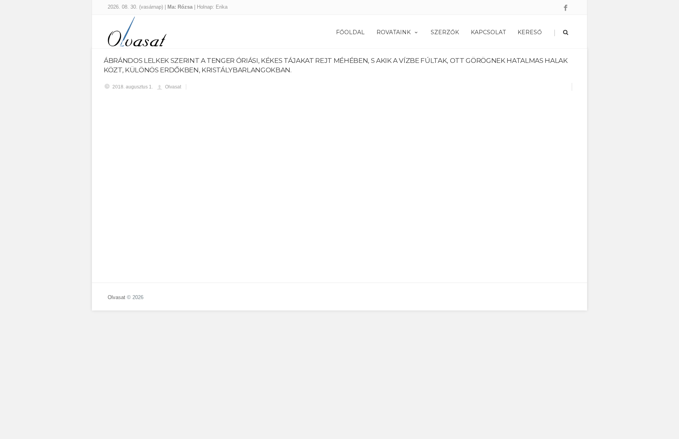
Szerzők (445, 32)
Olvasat (116, 297)
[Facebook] (565, 8)
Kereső (530, 32)
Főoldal (350, 32)
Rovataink (393, 32)
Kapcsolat (488, 32)
